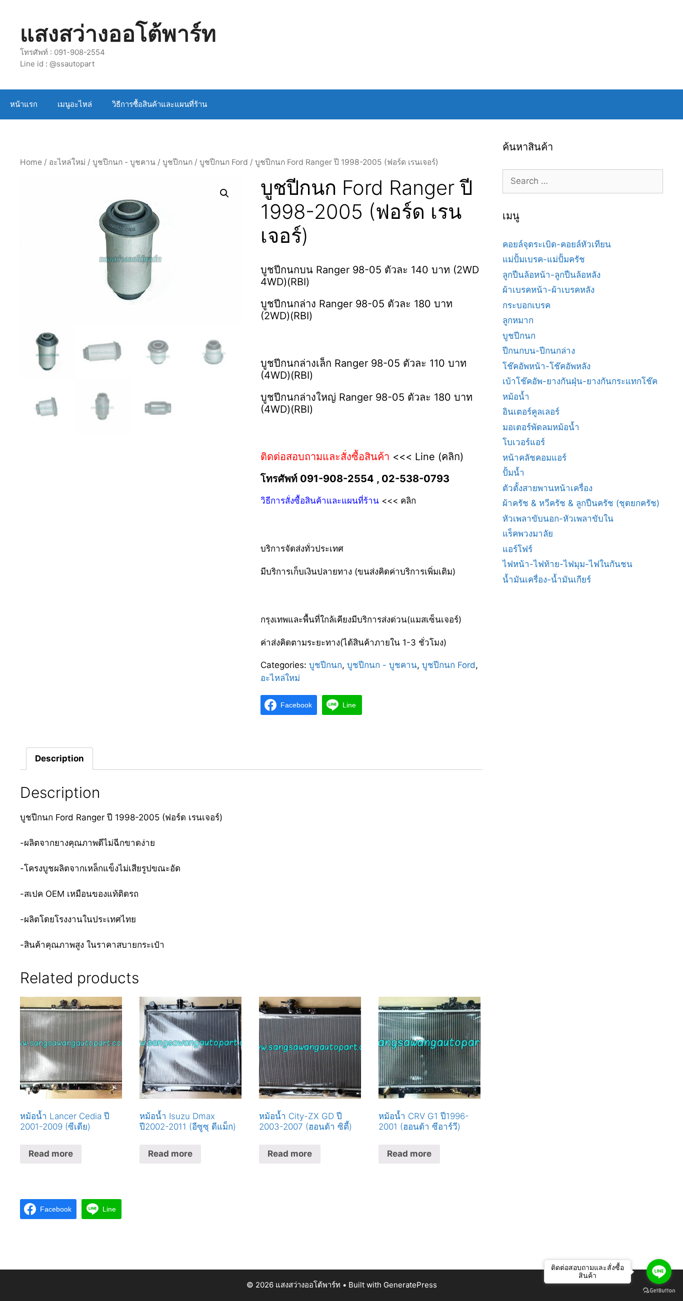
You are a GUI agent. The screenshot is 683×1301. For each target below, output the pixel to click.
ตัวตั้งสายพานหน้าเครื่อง (547, 488)
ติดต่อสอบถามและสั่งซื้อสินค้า (326, 457)
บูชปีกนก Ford (224, 162)
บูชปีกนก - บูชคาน (124, 162)
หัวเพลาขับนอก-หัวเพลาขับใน (558, 519)
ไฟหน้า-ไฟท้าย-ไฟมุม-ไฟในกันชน (567, 564)
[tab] (59, 758)
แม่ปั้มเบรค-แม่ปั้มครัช (543, 259)
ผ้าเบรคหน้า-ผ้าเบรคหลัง (548, 290)
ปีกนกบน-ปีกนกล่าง (538, 351)
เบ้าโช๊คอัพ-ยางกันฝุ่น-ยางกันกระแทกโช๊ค (580, 381)
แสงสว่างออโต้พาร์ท (118, 33)
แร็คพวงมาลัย (527, 534)
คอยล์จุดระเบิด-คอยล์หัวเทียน (556, 244)
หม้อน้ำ (516, 397)
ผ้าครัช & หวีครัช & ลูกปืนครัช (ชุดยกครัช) (581, 503)
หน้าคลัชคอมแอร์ (534, 458)
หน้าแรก (24, 104)
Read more (50, 1154)
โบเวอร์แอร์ (523, 442)
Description (59, 758)
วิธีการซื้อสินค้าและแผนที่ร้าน (159, 104)
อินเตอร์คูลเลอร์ (531, 412)
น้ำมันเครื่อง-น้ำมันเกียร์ (546, 580)
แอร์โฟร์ (517, 549)
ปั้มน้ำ (513, 473)
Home (31, 162)
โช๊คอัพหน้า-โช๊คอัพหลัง (546, 366)
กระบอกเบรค (526, 305)
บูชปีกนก (177, 162)
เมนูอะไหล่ (75, 104)
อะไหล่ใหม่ (67, 162)
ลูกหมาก (518, 320)
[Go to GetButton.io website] (659, 1291)
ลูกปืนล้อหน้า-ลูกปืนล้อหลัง (551, 275)
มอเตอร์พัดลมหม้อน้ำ (541, 427)
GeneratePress (410, 1285)
